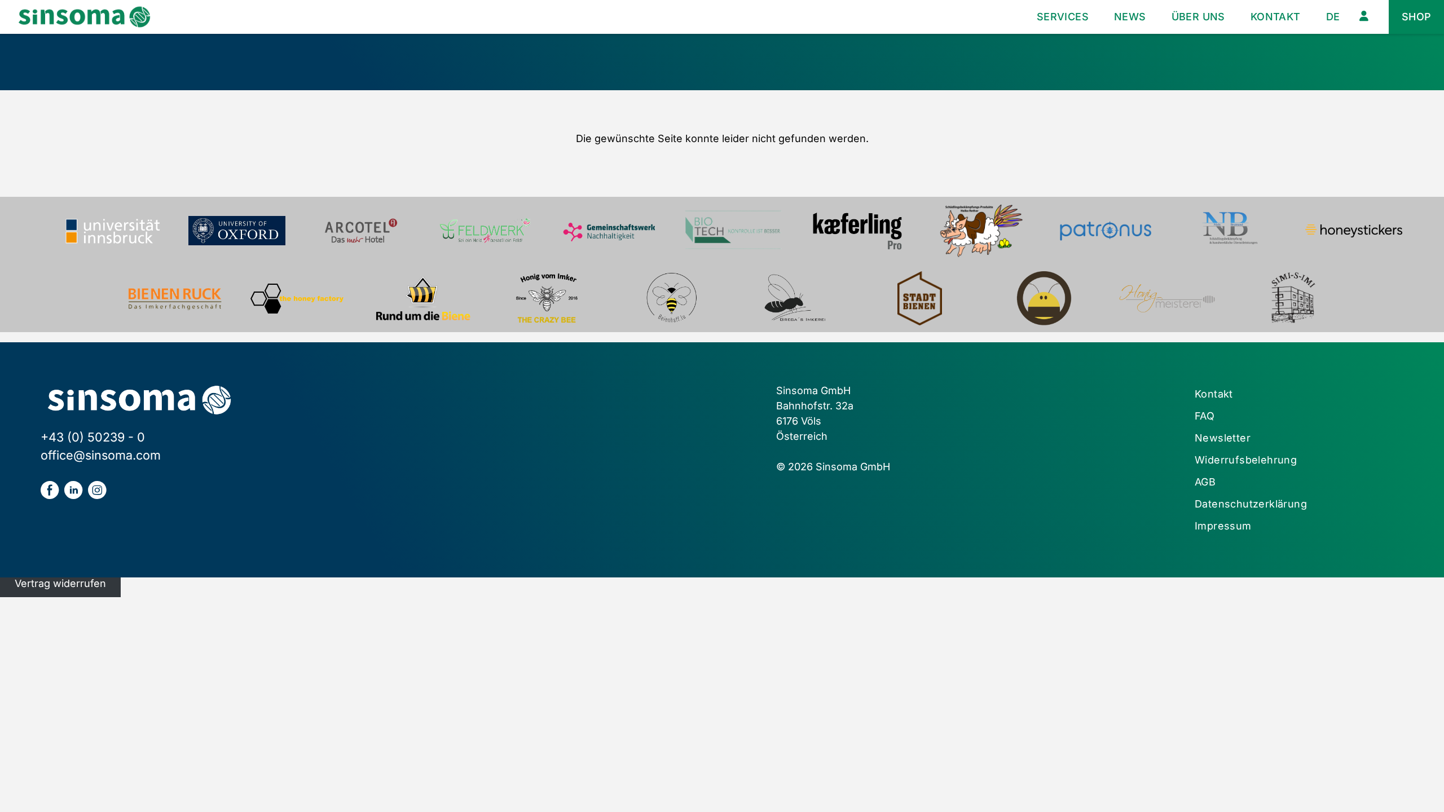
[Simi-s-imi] (1291, 298)
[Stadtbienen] (919, 298)
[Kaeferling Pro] (857, 231)
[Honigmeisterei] (1167, 298)
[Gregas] (795, 298)
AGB (1205, 482)
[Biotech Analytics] (733, 231)
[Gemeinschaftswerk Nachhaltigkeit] (609, 231)
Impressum (1223, 526)
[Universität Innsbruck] (112, 231)
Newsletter (1223, 438)
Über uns (1198, 17)
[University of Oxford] (236, 231)
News (1130, 17)
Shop (1417, 17)
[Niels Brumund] (1229, 231)
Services (1063, 17)
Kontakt (1276, 17)
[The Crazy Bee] (547, 298)
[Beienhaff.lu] (671, 298)
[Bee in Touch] (1043, 298)
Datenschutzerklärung (1251, 504)
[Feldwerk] (485, 231)
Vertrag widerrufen (60, 583)
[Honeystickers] (1353, 231)
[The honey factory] (298, 298)
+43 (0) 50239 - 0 (93, 437)
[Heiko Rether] (981, 231)
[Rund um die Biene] (423, 298)
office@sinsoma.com (101, 455)
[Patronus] (1105, 231)
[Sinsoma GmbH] (84, 17)
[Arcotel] (361, 231)
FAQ (1204, 416)
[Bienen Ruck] (174, 298)
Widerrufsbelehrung (1246, 460)
